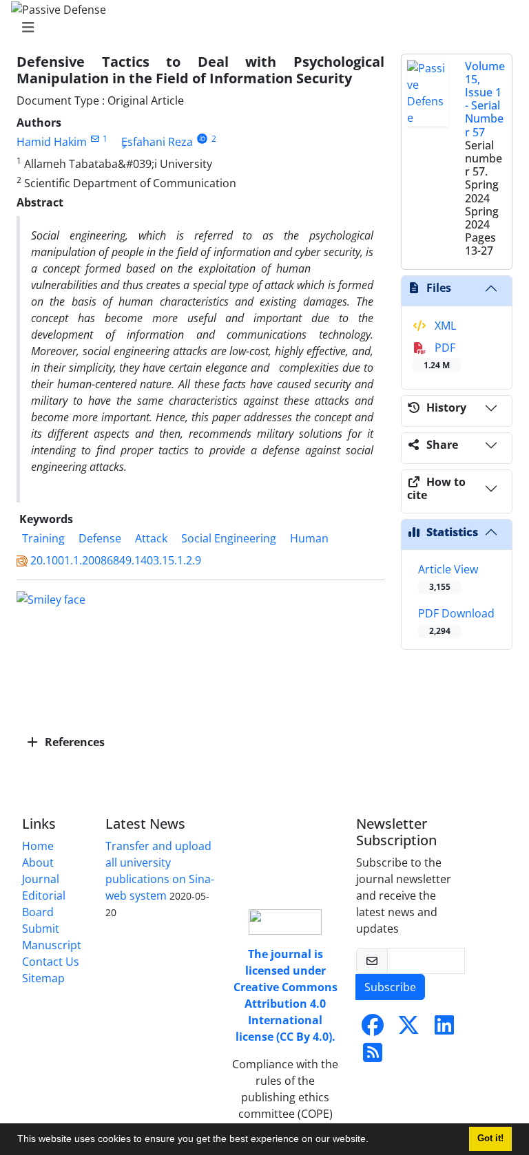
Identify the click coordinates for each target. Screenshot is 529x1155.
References (73, 742)
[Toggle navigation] (260, 27)
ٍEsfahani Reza (157, 141)
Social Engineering (228, 538)
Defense (100, 538)
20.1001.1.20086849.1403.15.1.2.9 (115, 560)
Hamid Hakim (52, 141)
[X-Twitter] (408, 1029)
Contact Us (50, 961)
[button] (373, 1140)
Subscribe (390, 987)
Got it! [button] (490, 1138)
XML (444, 325)
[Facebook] (372, 1029)
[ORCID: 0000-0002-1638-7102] (202, 139)
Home (38, 846)
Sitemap (43, 978)
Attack (151, 538)
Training (43, 538)
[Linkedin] (444, 1029)
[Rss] (372, 1056)
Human (309, 538)
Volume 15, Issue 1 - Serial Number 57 (485, 99)
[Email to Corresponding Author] (95, 139)
